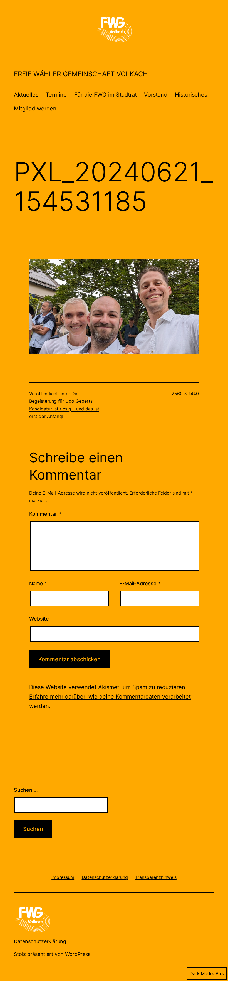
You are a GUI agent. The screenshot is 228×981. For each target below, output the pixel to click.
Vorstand (155, 94)
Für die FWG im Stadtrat (105, 94)
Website (39, 619)
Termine (56, 94)
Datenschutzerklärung (40, 941)
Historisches (191, 94)
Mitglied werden (35, 108)
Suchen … (26, 790)
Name (38, 583)
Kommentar (45, 514)
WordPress (77, 954)
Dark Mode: (202, 973)
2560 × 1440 (185, 393)
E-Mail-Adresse (139, 583)
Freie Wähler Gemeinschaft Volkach (81, 74)
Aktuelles (26, 94)
